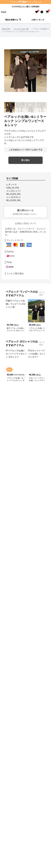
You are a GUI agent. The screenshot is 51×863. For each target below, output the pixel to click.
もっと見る (42, 293)
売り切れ (25, 160)
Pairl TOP (6, 29)
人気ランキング (37, 20)
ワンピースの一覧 (21, 29)
